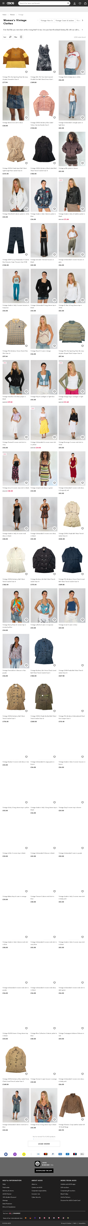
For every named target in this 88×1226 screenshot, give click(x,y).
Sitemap (5, 1200)
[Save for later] (26, 71)
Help (4, 1184)
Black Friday (64, 1194)
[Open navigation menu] (3, 3)
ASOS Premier (7, 1194)
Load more (44, 1144)
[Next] (82, 20)
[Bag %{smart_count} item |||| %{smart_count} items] (85, 3)
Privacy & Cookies (66, 1223)
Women (12, 15)
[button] (25, 1218)
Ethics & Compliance (9, 1207)
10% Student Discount (9, 1197)
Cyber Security (36, 1197)
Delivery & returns (8, 1191)
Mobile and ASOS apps (68, 1184)
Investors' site (36, 1194)
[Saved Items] (80, 3)
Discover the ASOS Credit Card (70, 1200)
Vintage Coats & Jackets (65, 20)
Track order (6, 1187)
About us (34, 1184)
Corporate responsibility (39, 1191)
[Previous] (37, 20)
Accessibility (82, 1223)
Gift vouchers (65, 1187)
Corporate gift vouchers (68, 1191)
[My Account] (74, 3)
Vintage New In (47, 20)
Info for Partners (65, 1197)
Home (4, 15)
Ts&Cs (75, 1223)
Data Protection (7, 1204)
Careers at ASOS (37, 1187)
